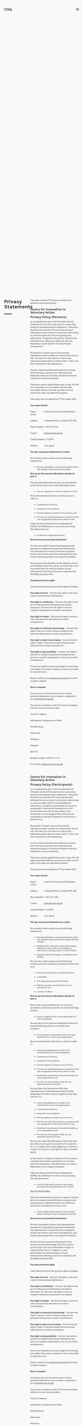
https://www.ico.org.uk (52, 764)
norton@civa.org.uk (53, 433)
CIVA (8, 9)
